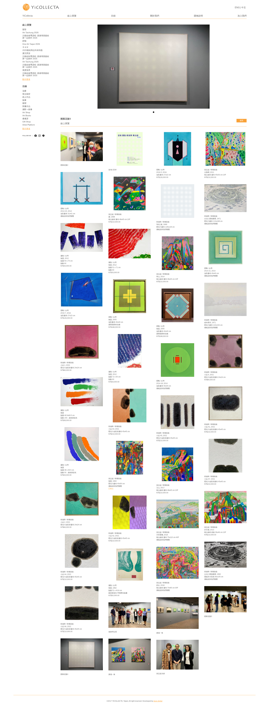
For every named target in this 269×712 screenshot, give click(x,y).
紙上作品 (26, 97)
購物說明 (198, 16)
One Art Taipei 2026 (31, 44)
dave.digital (158, 701)
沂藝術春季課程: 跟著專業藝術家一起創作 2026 (35, 36)
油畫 (24, 91)
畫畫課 (25, 118)
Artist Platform (28, 125)
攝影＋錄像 (27, 109)
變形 (24, 29)
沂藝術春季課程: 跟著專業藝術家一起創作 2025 (35, 66)
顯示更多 (26, 79)
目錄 (113, 16)
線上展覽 (71, 16)
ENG (237, 7)
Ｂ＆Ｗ (25, 47)
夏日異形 (26, 53)
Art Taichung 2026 (30, 32)
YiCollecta (27, 16)
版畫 (24, 100)
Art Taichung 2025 (30, 62)
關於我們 (154, 16)
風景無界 (26, 70)
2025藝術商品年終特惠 (32, 50)
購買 (241, 121)
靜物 (24, 41)
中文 (243, 7)
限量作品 (26, 106)
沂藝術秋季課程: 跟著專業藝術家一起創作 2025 (35, 57)
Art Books (26, 115)
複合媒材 (26, 94)
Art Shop (26, 112)
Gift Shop (26, 122)
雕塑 (24, 103)
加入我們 (242, 16)
